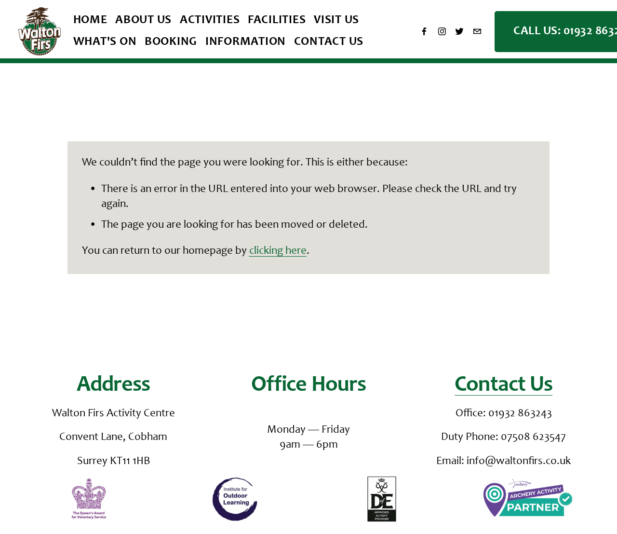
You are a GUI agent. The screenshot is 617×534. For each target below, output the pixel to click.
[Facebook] (424, 31)
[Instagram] (442, 31)
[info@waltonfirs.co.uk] (477, 31)
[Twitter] (459, 31)
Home (90, 20)
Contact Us (329, 42)
